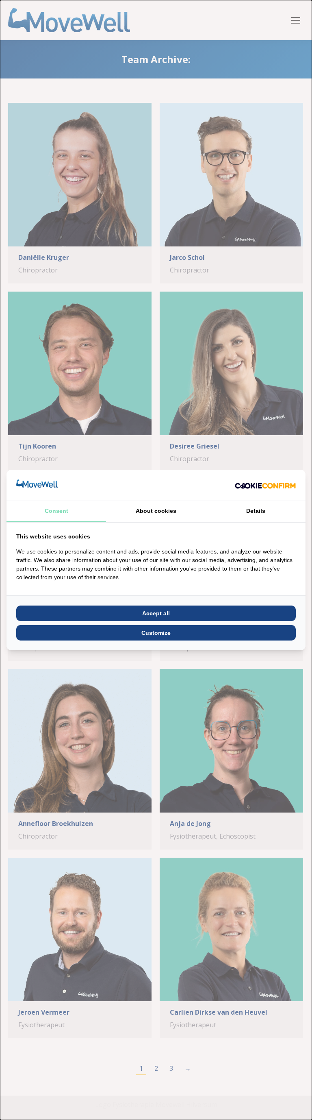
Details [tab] (255, 511)
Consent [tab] (56, 511)
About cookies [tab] (156, 511)
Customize (156, 633)
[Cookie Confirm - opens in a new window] (265, 485)
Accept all (156, 613)
